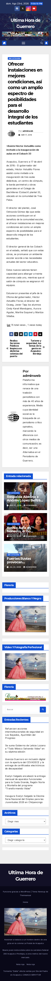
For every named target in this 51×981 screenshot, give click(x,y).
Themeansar (25, 895)
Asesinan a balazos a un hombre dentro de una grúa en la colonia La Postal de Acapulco (25, 941)
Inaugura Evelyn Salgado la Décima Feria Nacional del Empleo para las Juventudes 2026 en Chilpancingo (24, 799)
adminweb (28, 131)
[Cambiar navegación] (23, 43)
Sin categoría (14, 58)
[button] (42, 43)
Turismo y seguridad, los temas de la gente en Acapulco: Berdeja (33, 347)
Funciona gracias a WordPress (17, 891)
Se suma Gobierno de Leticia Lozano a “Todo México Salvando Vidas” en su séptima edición (25, 748)
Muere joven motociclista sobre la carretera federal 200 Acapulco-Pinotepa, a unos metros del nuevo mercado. (25, 954)
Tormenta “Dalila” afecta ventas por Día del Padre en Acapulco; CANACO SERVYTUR (25, 973)
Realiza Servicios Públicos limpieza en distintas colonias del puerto (16, 348)
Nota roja (20, 964)
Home (25, 902)
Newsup (41, 891)
